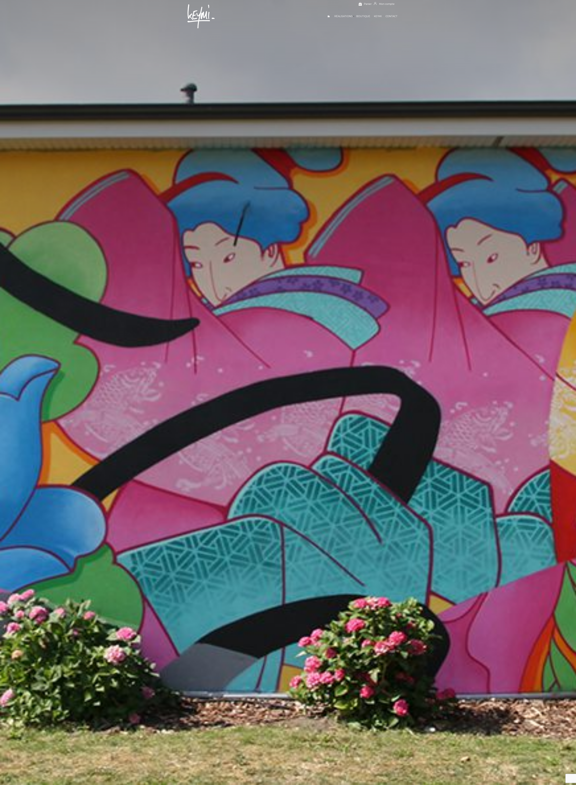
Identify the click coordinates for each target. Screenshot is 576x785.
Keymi (378, 16)
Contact (392, 16)
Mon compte (386, 4)
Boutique (363, 16)
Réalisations (343, 16)
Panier (368, 4)
